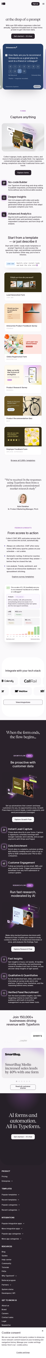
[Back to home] (4, 4)
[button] (16, 1081)
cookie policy (22, 1345)
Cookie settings (23, 1352)
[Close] (42, 1330)
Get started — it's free (23, 36)
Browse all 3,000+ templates (23, 460)
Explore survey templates (23, 577)
